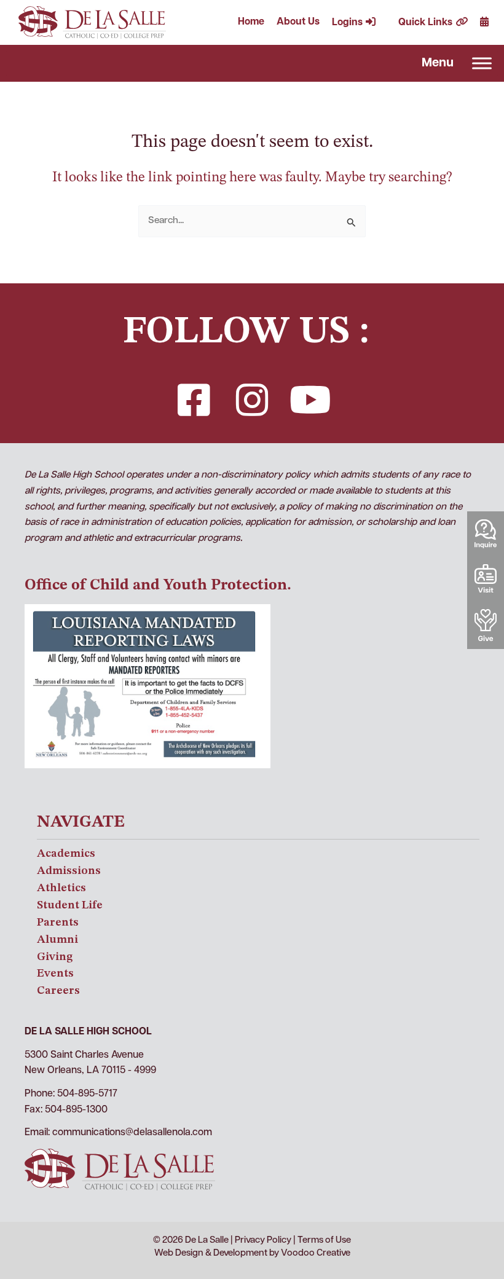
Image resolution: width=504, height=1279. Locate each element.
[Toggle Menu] (482, 63)
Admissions (69, 870)
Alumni (57, 939)
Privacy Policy (263, 1240)
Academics (66, 853)
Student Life (70, 905)
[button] (193, 400)
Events (55, 973)
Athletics (61, 888)
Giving (55, 956)
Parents (58, 922)
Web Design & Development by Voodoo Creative (252, 1253)
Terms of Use (324, 1240)
